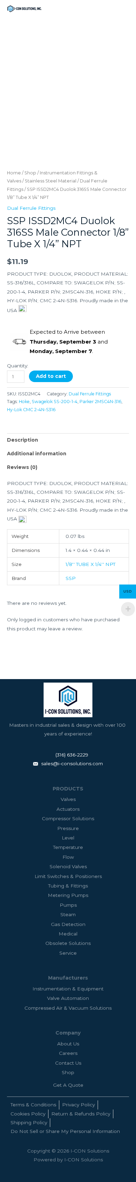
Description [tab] (22, 440)
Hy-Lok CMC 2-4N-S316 (31, 409)
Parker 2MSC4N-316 (100, 401)
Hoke (24, 401)
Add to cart (51, 376)
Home (14, 172)
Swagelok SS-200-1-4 (54, 401)
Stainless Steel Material (50, 181)
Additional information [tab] (36, 453)
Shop (30, 172)
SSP (71, 578)
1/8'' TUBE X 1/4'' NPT (90, 564)
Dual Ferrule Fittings (31, 208)
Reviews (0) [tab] (22, 467)
